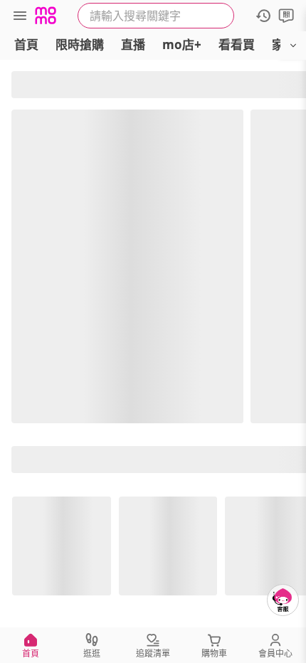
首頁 (26, 44)
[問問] (286, 15)
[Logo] (45, 15)
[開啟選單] (293, 45)
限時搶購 (80, 44)
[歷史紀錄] (263, 15)
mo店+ (181, 44)
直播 (133, 44)
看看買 (236, 44)
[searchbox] (156, 15)
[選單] (19, 15)
